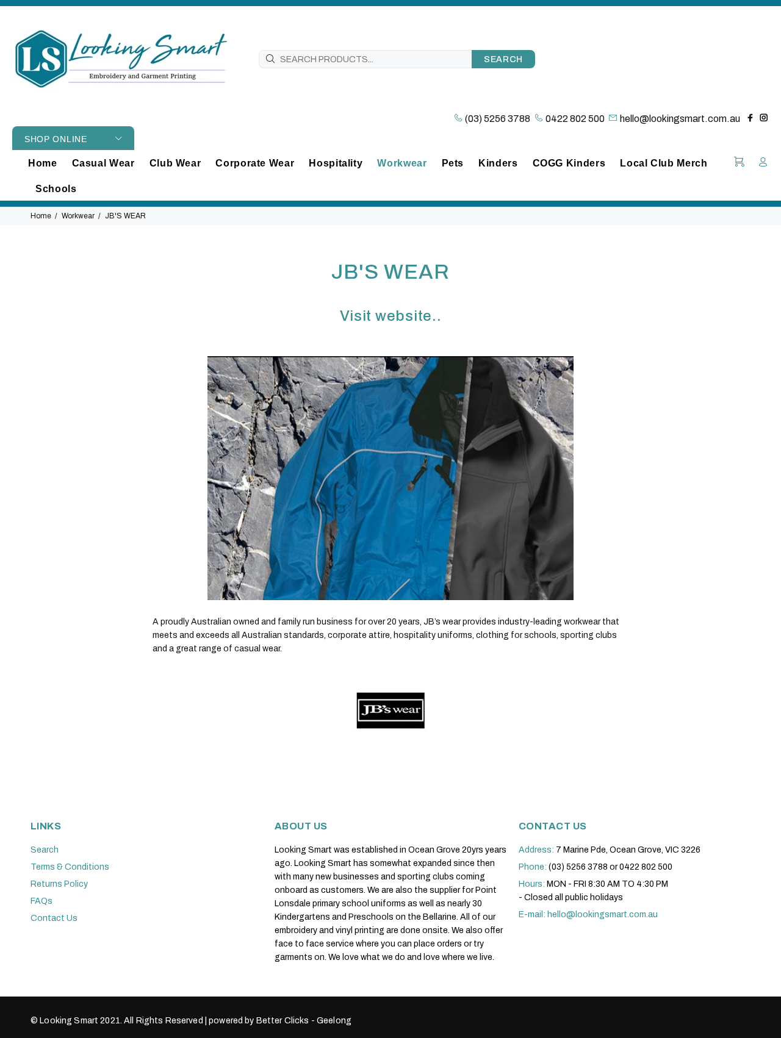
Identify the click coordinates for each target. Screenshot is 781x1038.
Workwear (78, 216)
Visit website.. (391, 316)
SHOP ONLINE (55, 139)
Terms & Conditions (70, 867)
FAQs (41, 901)
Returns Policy (59, 884)
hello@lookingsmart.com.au (680, 118)
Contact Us (54, 918)
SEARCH (503, 59)
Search (45, 849)
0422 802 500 (574, 118)
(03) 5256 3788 (496, 118)
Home (41, 216)
